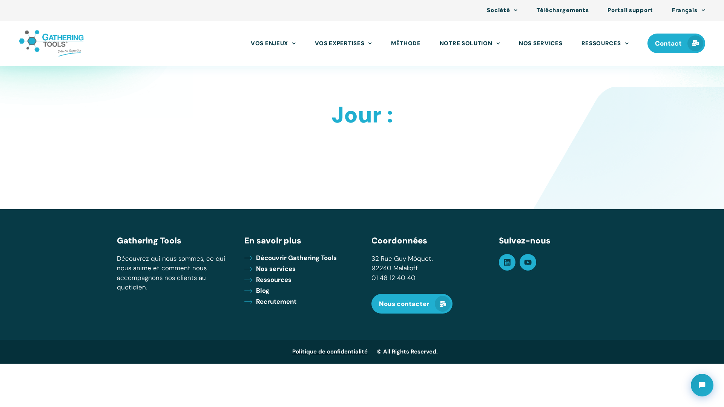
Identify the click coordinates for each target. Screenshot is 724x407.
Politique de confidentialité (330, 351)
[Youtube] (528, 262)
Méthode (406, 43)
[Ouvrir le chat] (702, 385)
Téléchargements (563, 10)
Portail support (630, 10)
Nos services (540, 43)
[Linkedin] (507, 262)
